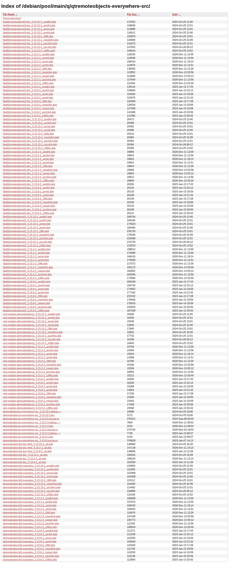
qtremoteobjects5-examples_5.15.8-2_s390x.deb (30, 559)
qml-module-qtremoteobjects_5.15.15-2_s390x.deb (31, 343)
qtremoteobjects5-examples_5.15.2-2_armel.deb (29, 505)
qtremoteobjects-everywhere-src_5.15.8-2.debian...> (31, 433)
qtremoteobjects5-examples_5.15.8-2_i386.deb (29, 545)
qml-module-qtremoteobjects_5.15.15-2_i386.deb (30, 328)
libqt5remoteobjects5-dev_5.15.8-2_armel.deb (28, 191)
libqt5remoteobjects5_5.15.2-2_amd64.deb (26, 249)
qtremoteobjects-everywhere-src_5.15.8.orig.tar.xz (30, 440)
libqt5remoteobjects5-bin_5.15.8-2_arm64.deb (28, 90)
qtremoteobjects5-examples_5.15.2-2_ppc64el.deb (31, 523)
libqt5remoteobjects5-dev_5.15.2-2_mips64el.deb (30, 170)
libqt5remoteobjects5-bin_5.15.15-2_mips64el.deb (30, 40)
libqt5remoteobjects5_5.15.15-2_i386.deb (26, 231)
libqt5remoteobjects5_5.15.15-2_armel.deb (26, 224)
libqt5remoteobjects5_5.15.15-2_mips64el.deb (28, 234)
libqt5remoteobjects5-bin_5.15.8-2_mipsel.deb (28, 108)
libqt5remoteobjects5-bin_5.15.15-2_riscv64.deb (29, 47)
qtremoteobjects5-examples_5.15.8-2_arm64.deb (30, 534)
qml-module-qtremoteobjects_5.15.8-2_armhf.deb (30, 390)
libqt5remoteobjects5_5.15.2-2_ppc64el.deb (27, 274)
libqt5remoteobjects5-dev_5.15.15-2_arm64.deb (29, 123)
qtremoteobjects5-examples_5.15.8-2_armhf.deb (29, 541)
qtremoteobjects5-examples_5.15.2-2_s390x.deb (30, 527)
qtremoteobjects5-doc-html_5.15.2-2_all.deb (27, 447)
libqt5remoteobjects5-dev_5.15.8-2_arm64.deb (29, 187)
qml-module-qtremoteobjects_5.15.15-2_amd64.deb (31, 314)
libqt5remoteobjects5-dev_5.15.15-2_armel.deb (29, 126)
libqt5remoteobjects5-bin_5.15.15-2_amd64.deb (29, 22)
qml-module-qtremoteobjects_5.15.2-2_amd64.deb (31, 346)
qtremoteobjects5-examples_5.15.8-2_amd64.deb (30, 530)
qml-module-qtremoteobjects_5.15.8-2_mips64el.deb (32, 397)
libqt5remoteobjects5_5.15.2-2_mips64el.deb (28, 267)
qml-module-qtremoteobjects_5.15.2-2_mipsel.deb (30, 368)
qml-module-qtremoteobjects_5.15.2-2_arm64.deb (30, 350)
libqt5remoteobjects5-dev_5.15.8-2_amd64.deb (29, 184)
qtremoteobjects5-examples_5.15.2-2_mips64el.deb (31, 516)
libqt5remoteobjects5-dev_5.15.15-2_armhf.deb (29, 130)
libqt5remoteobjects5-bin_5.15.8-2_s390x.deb (28, 115)
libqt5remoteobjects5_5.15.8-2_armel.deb (26, 289)
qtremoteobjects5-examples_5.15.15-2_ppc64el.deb (31, 487)
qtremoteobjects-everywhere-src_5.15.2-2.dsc (28, 426)
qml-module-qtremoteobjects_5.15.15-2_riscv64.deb (31, 339)
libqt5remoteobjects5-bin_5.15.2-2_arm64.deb (28, 58)
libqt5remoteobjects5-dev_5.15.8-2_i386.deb (27, 198)
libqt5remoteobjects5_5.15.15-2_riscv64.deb (27, 242)
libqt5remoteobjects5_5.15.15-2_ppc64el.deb (28, 238)
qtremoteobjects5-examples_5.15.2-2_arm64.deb (30, 502)
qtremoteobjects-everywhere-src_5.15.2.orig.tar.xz (30, 429)
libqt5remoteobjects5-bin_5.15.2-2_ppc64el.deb (29, 79)
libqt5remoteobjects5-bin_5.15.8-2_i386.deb (27, 101)
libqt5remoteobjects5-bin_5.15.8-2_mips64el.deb (30, 105)
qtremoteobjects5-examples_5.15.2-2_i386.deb (29, 512)
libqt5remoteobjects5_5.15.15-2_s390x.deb (27, 245)
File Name (9, 14)
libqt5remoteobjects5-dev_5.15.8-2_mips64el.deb (30, 202)
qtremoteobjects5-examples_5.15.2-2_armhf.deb (29, 509)
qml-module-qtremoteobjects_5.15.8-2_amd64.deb (31, 379)
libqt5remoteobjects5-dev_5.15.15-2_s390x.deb (29, 148)
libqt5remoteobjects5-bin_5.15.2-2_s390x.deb (28, 83)
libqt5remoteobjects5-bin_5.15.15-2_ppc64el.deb (30, 43)
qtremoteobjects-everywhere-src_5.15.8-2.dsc (28, 437)
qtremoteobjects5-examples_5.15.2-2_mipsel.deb (30, 520)
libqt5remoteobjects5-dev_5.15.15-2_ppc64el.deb (30, 141)
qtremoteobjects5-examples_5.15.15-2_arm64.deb (31, 469)
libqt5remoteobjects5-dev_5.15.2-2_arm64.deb (29, 155)
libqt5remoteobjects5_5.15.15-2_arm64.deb (27, 220)
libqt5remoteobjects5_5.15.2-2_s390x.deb (26, 278)
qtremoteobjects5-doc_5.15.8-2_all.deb (24, 462)
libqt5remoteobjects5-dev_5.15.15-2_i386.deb (28, 133)
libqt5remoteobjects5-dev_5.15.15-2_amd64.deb (30, 119)
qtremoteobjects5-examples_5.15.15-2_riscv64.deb (31, 491)
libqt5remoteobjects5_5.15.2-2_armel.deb (26, 256)
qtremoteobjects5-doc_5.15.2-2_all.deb (24, 458)
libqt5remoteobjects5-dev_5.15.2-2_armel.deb (28, 159)
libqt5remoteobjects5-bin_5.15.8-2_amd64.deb (29, 86)
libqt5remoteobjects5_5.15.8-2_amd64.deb (26, 281)
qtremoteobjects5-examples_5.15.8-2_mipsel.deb (30, 552)
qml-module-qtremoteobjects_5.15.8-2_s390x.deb (30, 408)
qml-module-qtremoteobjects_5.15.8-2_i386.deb (29, 393)
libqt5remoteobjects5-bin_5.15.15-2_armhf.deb (29, 32)
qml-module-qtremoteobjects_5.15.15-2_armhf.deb (31, 325)
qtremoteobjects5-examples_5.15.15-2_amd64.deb (31, 465)
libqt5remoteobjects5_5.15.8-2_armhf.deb (26, 292)
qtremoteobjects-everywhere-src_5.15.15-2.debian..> (32, 411)
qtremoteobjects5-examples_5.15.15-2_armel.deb (30, 473)
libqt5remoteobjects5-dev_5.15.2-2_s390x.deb (28, 180)
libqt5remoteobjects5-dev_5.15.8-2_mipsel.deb (29, 206)
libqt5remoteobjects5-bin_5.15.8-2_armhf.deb (28, 97)
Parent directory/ (12, 18)
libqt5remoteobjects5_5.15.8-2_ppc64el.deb (27, 307)
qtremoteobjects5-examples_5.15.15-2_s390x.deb (30, 494)
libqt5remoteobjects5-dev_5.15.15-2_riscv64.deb (30, 144)
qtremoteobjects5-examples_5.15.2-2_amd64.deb (30, 498)
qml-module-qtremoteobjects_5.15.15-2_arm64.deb (31, 317)
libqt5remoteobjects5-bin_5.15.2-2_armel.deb (28, 61)
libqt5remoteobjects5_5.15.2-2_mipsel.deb (26, 271)
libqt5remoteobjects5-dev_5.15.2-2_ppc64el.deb (29, 177)
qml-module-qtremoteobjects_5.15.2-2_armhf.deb (30, 357)
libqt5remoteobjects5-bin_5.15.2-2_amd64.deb (29, 54)
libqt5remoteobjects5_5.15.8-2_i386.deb (25, 296)
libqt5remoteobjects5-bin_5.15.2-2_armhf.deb (28, 65)
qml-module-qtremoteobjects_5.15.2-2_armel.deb (30, 354)
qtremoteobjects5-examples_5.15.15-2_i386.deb (29, 480)
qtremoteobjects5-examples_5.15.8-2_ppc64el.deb (31, 556)
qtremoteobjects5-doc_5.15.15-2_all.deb (25, 455)
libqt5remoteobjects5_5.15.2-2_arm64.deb (26, 253)
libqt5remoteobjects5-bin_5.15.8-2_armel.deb (28, 94)
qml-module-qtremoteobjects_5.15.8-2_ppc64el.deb (31, 404)
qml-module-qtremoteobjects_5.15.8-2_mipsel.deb (30, 401)
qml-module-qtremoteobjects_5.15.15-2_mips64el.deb (33, 332)
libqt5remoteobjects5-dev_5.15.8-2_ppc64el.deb (29, 209)
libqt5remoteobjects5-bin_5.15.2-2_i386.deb (27, 68)
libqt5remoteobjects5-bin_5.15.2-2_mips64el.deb (30, 72)
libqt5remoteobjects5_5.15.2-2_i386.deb (25, 263)
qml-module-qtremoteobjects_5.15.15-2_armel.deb (31, 321)
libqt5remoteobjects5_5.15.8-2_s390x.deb (26, 310)
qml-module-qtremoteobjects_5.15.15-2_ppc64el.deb (32, 336)
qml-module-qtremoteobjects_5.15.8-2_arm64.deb (30, 383)
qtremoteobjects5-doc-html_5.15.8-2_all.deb (27, 451)
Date (175, 14)
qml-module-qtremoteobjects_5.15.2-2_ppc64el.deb (31, 372)
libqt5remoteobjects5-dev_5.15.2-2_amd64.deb (29, 152)
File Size (132, 14)
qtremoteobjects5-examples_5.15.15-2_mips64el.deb (32, 484)
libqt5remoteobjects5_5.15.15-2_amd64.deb (27, 216)
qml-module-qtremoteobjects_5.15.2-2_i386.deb (29, 361)
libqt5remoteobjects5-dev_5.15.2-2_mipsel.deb (29, 173)
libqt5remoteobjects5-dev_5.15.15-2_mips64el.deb (31, 137)
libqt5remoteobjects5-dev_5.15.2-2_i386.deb (27, 166)
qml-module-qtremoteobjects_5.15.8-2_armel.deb (30, 386)
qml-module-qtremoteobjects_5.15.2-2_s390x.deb (30, 375)
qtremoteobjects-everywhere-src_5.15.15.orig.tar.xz (31, 418)
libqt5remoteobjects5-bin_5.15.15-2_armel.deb (29, 29)
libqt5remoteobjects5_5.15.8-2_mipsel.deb (26, 303)
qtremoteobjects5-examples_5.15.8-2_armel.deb (29, 538)
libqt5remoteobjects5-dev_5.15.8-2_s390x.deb (28, 213)
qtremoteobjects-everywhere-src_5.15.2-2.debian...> (31, 422)
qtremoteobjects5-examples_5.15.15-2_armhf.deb (30, 476)
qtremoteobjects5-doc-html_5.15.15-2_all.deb (28, 444)
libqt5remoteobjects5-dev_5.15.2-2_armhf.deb (28, 162)
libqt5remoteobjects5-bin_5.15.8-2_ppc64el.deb (29, 112)
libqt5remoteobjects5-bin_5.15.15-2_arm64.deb (29, 25)
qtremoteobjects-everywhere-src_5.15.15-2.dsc (29, 415)
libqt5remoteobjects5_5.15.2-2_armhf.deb (26, 260)
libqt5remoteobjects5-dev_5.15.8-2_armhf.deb (28, 195)
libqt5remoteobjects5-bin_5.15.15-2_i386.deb (28, 36)
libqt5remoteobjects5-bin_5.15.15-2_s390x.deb (29, 50)
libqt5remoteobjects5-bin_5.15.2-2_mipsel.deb (28, 76)
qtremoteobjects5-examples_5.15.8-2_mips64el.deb (31, 548)
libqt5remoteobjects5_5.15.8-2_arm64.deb (26, 285)
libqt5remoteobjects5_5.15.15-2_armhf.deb (26, 227)
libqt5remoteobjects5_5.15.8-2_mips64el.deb (28, 299)
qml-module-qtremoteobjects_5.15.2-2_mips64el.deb (32, 364)
